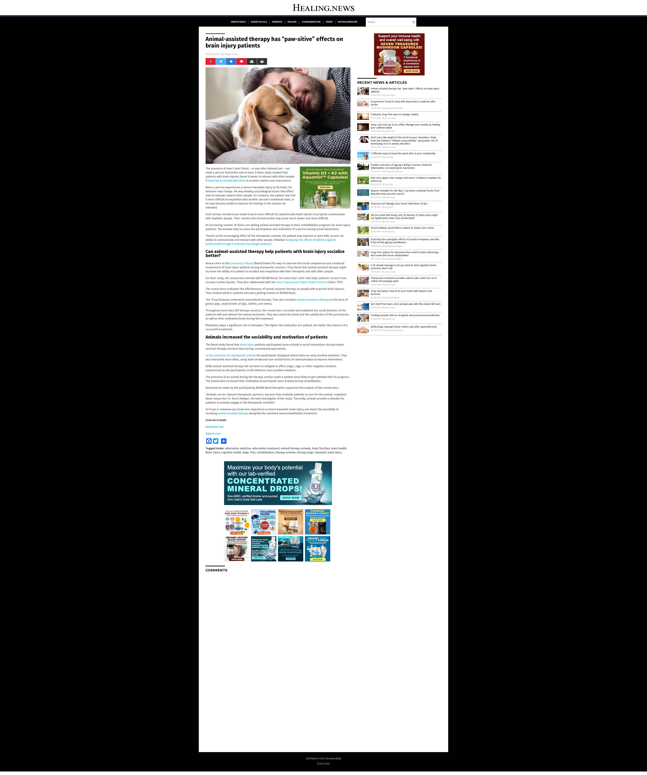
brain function (321, 448)
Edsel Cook (231, 54)
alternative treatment (266, 448)
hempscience (238, 22)
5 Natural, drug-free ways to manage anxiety (395, 114)
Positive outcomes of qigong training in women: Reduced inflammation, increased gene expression (401, 166)
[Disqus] (278, 617)
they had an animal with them (226, 180)
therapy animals (285, 452)
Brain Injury (213, 452)
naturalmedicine (347, 22)
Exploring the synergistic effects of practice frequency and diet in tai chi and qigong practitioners (405, 241)
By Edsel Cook (389, 95)
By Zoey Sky (388, 157)
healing (292, 22)
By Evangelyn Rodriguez (393, 108)
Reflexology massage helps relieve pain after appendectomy (404, 326)
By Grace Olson (389, 118)
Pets (253, 452)
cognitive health (231, 452)
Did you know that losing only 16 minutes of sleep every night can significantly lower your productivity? (404, 217)
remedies (277, 22)
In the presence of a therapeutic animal (230, 355)
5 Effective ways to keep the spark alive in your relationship (403, 153)
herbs (329, 22)
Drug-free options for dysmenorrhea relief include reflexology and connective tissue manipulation (405, 254)
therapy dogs (305, 452)
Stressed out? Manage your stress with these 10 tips (399, 203)
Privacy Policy (323, 763)
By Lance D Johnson (391, 298)
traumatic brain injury (328, 452)
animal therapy (290, 448)
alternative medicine (238, 448)
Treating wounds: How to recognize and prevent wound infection (405, 315)
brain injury (247, 344)
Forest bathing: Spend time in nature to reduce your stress (402, 228)
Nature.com (213, 433)
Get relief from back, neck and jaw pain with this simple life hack (406, 304)
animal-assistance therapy (313, 299)
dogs (246, 452)
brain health (338, 448)
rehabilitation (265, 452)
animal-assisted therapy (233, 413)
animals (306, 448)
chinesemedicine (311, 22)
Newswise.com (215, 426)
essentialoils (259, 22)
